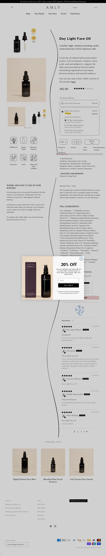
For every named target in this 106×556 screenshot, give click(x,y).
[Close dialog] (81, 259)
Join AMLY (68, 285)
